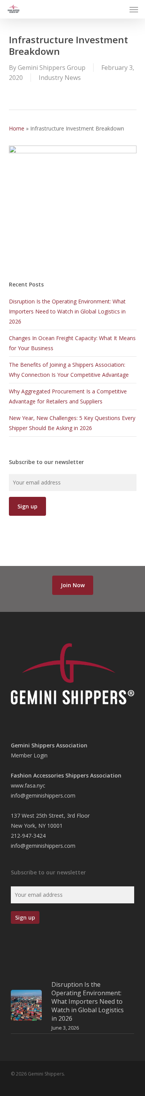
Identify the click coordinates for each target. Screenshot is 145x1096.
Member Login (29, 755)
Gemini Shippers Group (51, 67)
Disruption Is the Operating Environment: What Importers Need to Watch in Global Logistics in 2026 (67, 311)
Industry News (60, 77)
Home (16, 128)
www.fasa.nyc (28, 785)
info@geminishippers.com (43, 795)
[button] (134, 9)
